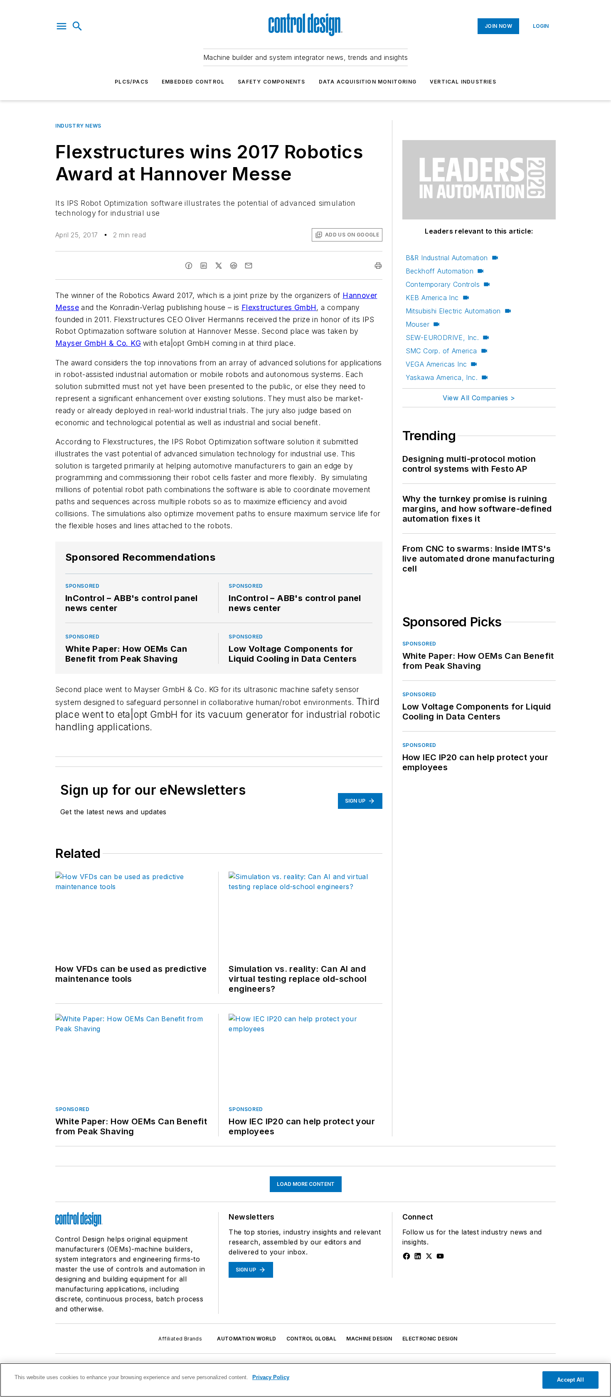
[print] (378, 265)
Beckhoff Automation (440, 271)
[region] (305, 1380)
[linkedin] (204, 265)
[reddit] (233, 265)
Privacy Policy (270, 1377)
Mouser (417, 324)
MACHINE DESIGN (369, 1338)
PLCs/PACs (131, 82)
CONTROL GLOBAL (311, 1338)
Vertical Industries (463, 82)
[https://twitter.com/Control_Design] (429, 1256)
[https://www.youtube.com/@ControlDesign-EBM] (440, 1256)
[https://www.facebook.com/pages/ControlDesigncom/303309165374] (406, 1256)
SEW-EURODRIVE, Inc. (442, 337)
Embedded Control (193, 82)
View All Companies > (479, 398)
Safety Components (271, 82)
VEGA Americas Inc (436, 364)
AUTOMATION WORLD (246, 1338)
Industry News (78, 126)
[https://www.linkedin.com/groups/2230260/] (418, 1256)
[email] (248, 265)
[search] (77, 26)
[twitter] (218, 265)
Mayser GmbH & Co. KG (98, 343)
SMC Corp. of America (441, 351)
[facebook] (189, 265)
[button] (61, 26)
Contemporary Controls (443, 284)
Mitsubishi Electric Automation (453, 311)
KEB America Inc (432, 297)
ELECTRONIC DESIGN (430, 1338)
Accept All (570, 1380)
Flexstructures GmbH (279, 307)
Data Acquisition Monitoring (367, 82)
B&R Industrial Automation (447, 258)
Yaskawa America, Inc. (442, 377)
